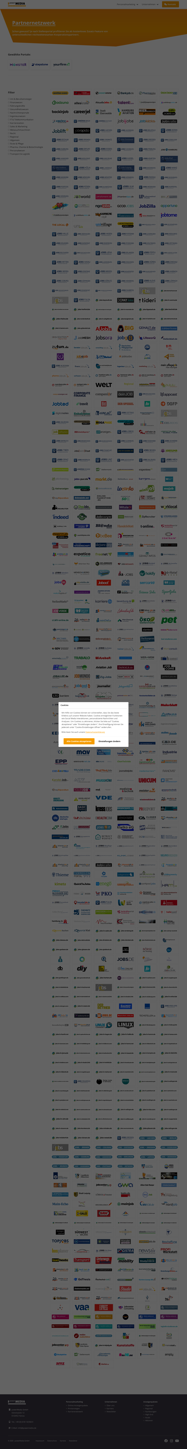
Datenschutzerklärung (95, 732)
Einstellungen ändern (109, 741)
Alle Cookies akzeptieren (79, 741)
